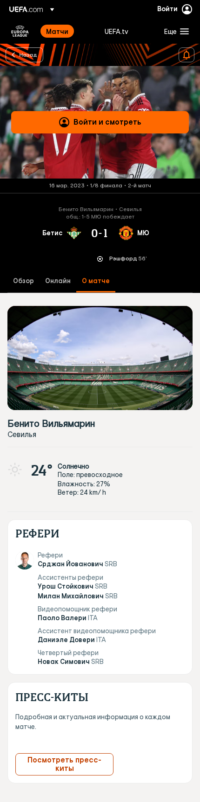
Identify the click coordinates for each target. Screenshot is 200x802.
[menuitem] (67, 31)
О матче (96, 281)
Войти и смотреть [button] (107, 122)
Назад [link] (28, 54)
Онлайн (58, 281)
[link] (57, 31)
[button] (174, 31)
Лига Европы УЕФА (20, 31)
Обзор (23, 281)
